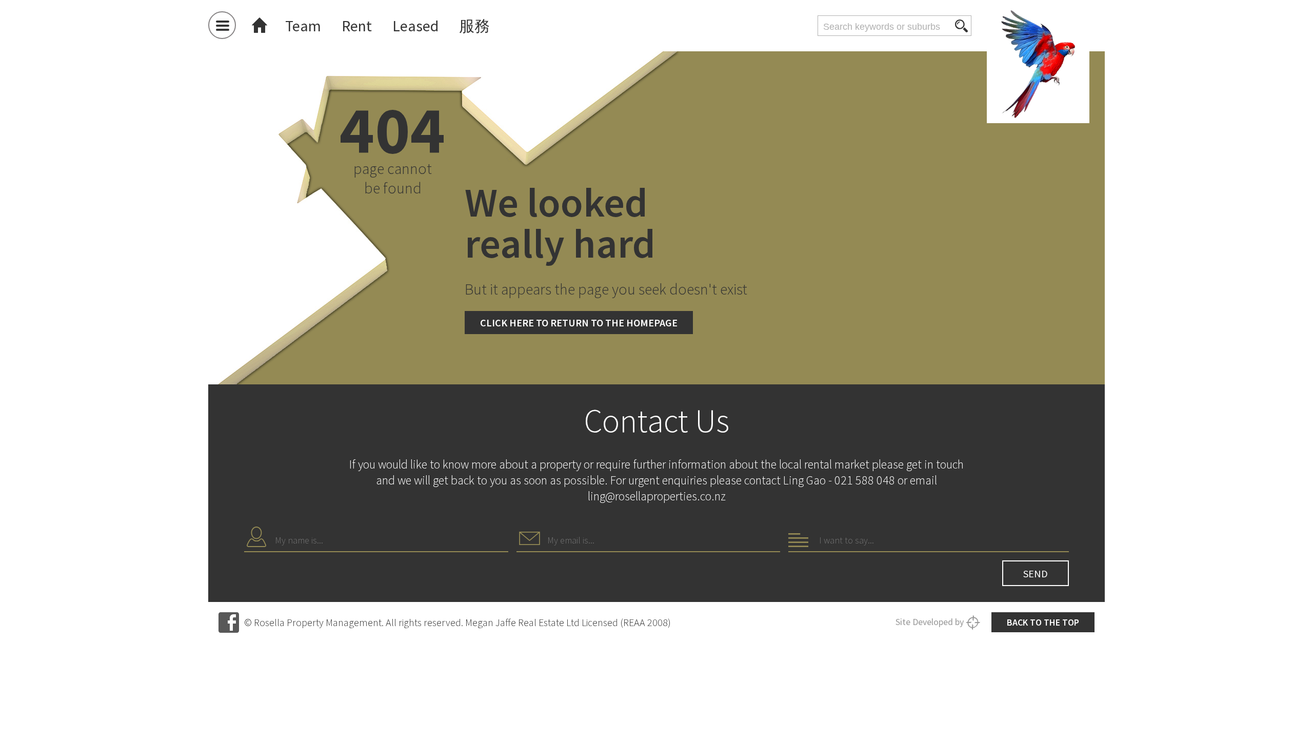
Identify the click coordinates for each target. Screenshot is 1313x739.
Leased (415, 25)
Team (303, 25)
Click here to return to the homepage (579, 322)
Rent (357, 25)
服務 (474, 25)
